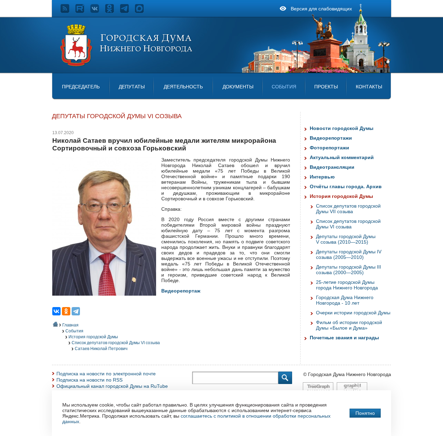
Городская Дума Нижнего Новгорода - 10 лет (344, 300)
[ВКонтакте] (56, 311)
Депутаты (132, 86)
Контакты (369, 86)
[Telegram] (76, 311)
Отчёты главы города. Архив (346, 186)
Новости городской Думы (341, 128)
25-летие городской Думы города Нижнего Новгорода (347, 284)
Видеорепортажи (331, 138)
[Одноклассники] (66, 311)
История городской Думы (93, 336)
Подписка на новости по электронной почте (106, 373)
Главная (70, 325)
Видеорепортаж (180, 291)
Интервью (322, 177)
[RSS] (68, 11)
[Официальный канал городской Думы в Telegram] (127, 11)
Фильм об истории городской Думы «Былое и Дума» (349, 325)
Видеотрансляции (332, 167)
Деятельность (183, 86)
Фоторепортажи (329, 147)
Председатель (81, 86)
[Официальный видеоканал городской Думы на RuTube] (82, 11)
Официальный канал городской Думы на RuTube (112, 386)
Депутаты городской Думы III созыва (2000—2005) (348, 269)
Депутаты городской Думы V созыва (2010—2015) (346, 239)
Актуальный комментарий (342, 157)
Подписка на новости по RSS (89, 380)
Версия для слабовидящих (321, 8)
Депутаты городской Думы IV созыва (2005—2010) (348, 254)
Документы (238, 86)
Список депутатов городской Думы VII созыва (348, 208)
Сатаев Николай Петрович (101, 348)
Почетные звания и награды (344, 337)
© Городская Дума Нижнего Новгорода (347, 374)
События (284, 86)
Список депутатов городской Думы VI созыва (116, 342)
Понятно (365, 413)
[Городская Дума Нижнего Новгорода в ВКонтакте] (97, 11)
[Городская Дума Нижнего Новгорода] (126, 65)
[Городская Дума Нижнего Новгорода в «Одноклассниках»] (112, 11)
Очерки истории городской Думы (353, 312)
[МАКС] (142, 11)
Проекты (326, 86)
